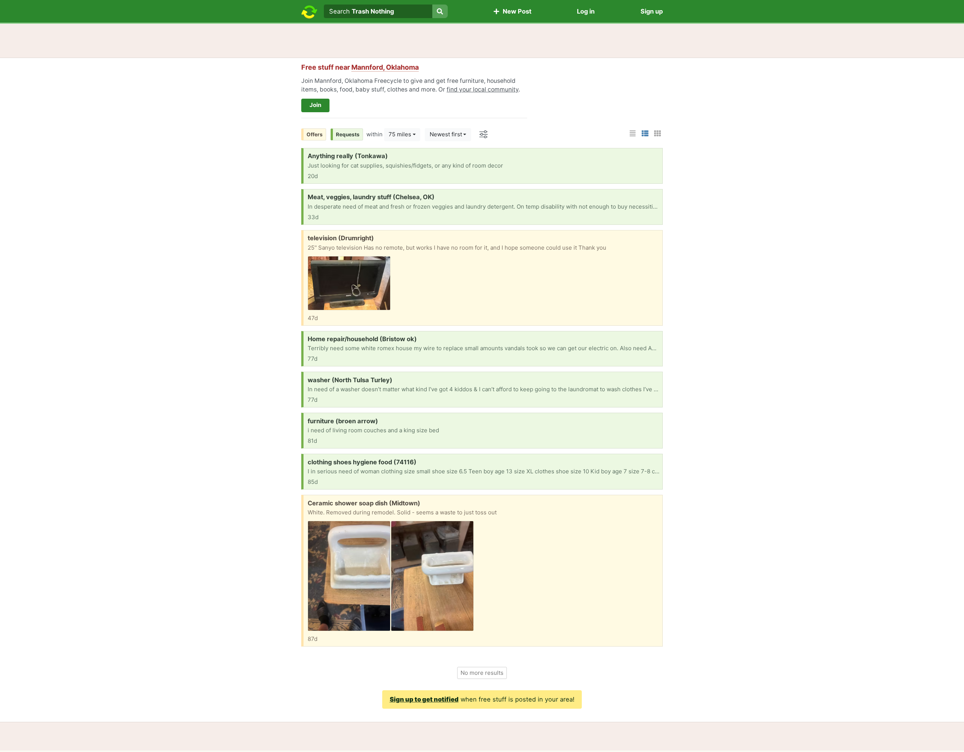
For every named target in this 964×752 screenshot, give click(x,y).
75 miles (400, 134)
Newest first (446, 134)
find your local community (483, 89)
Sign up (652, 11)
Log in (586, 11)
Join (315, 104)
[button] (632, 133)
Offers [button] (315, 134)
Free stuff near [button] (360, 67)
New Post (515, 11)
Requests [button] (348, 134)
